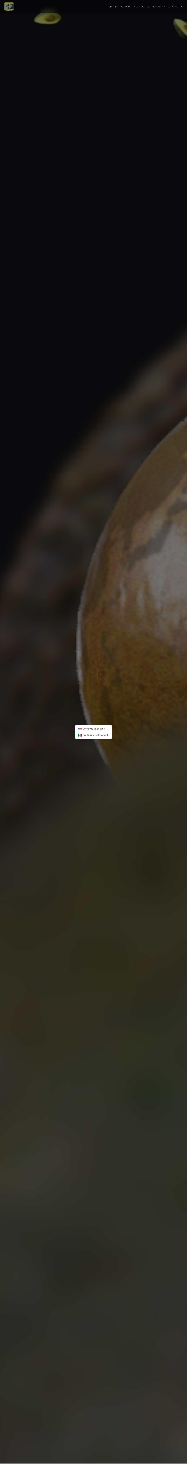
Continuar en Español (95, 735)
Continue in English (93, 728)
